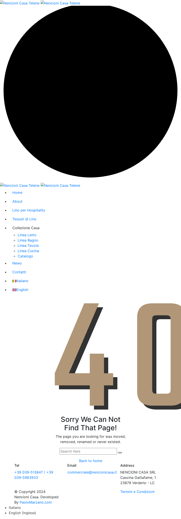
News (17, 263)
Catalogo (25, 256)
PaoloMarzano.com (36, 502)
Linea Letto (27, 235)
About (17, 201)
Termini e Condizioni (137, 491)
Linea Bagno (28, 240)
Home (17, 192)
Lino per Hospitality (28, 210)
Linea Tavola (28, 245)
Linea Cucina (28, 251)
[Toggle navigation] (160, 3)
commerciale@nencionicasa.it (92, 472)
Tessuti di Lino (24, 219)
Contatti (19, 272)
